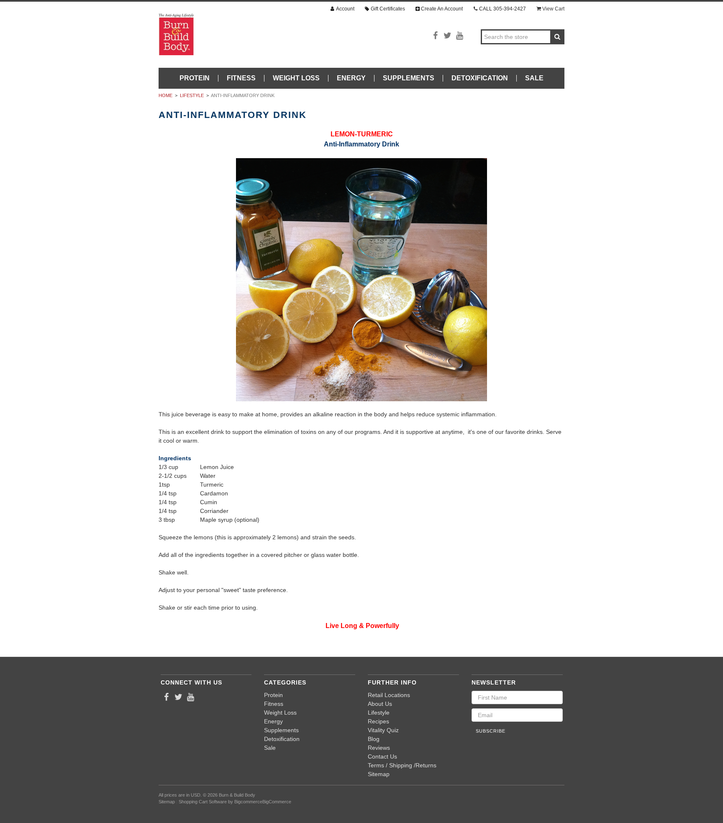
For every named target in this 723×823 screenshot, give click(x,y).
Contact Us (382, 756)
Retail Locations (389, 695)
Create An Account (442, 9)
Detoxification (479, 78)
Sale (534, 78)
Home (165, 95)
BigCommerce (276, 801)
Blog (373, 739)
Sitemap (379, 774)
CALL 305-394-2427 (502, 9)
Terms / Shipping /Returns (402, 765)
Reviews (379, 747)
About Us (380, 703)
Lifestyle (192, 95)
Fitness (241, 78)
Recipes (378, 721)
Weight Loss (296, 78)
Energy (351, 78)
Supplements (408, 78)
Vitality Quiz (383, 730)
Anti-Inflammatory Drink (242, 95)
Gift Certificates (388, 9)
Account (345, 9)
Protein (194, 78)
